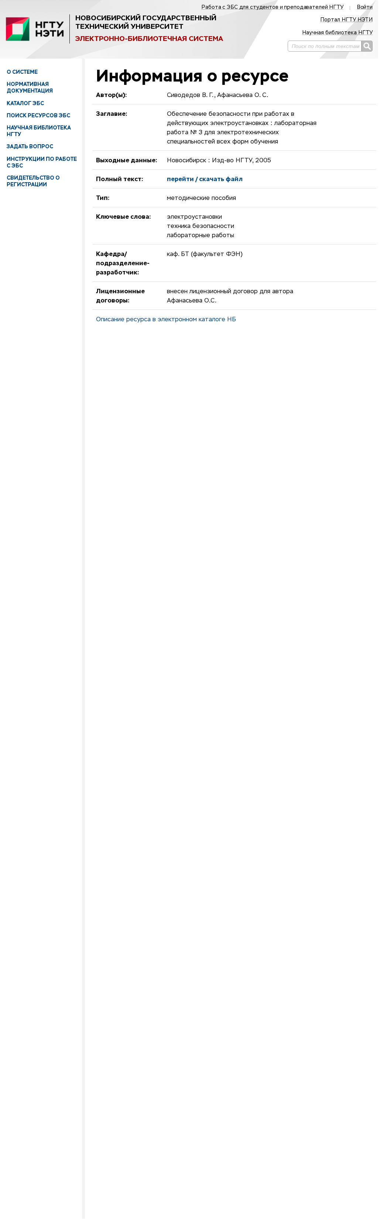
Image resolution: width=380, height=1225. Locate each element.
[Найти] (367, 46)
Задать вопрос (30, 146)
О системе (22, 72)
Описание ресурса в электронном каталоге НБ (166, 320)
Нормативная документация (30, 87)
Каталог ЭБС (25, 103)
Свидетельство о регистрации (33, 181)
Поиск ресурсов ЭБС (38, 115)
